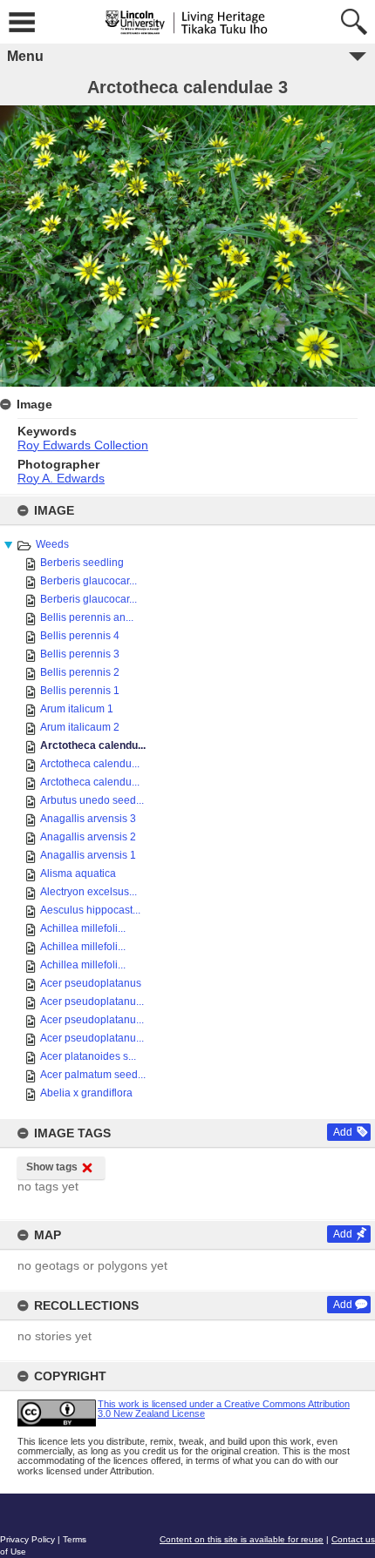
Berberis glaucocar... (88, 581)
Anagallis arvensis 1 (88, 855)
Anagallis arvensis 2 (88, 837)
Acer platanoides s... (88, 1056)
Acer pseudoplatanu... (92, 1001)
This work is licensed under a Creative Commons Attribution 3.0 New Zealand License (224, 1409)
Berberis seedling (82, 562)
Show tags (52, 1167)
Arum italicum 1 (76, 709)
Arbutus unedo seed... (92, 800)
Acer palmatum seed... (93, 1075)
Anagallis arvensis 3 (88, 819)
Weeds (52, 544)
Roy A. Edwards (61, 478)
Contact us (353, 1539)
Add (342, 1132)
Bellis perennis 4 (79, 636)
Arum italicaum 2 (79, 727)
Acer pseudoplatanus (90, 983)
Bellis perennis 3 (79, 654)
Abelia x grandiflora (86, 1093)
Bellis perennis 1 (79, 691)
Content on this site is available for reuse (242, 1539)
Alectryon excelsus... (88, 892)
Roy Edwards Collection (82, 445)
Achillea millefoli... (83, 928)
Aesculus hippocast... (90, 910)
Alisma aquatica (78, 873)
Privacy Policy (27, 1539)
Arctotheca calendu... (93, 745)
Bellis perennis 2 (79, 672)
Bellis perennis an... (86, 617)
